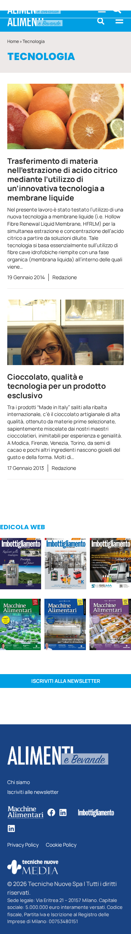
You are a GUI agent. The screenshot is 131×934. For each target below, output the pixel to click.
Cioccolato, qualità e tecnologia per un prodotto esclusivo (56, 386)
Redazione (64, 277)
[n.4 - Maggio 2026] (110, 564)
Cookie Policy (61, 845)
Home (13, 41)
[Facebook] (51, 812)
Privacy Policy (23, 845)
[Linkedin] (63, 812)
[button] (101, 21)
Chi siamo (18, 782)
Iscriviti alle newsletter (33, 792)
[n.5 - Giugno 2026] (65, 625)
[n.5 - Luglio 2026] (65, 564)
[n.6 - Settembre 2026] (20, 564)
